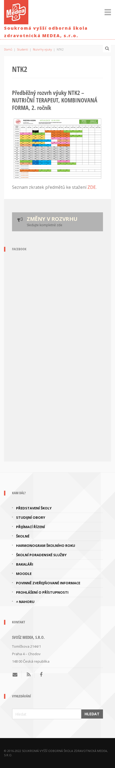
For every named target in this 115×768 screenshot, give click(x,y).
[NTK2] (57, 149)
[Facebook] (41, 674)
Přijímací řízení (30, 526)
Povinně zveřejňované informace (48, 583)
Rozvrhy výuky (42, 49)
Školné (22, 536)
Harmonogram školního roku (45, 545)
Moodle (24, 573)
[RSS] (28, 674)
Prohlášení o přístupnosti (42, 592)
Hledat (92, 713)
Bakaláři (24, 564)
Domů (8, 49)
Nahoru (26, 601)
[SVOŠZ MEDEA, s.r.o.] (16, 11)
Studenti (22, 49)
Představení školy (34, 508)
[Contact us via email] (17, 674)
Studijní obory (30, 517)
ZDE (91, 187)
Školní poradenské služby (41, 554)
